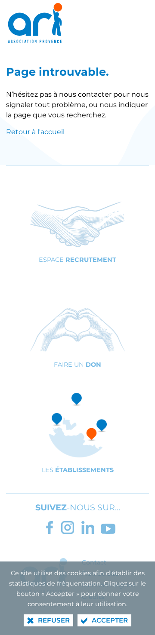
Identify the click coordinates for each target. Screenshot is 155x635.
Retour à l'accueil (35, 132)
